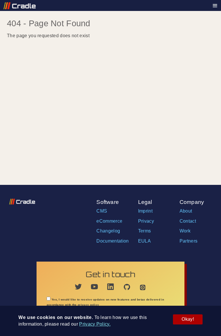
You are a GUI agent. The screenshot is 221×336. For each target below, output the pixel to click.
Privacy (146, 221)
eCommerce (109, 221)
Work (185, 230)
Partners (189, 241)
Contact (188, 221)
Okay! (188, 319)
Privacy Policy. (94, 324)
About (186, 211)
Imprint (145, 211)
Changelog (108, 230)
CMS (101, 211)
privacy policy (88, 304)
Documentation (112, 241)
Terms (144, 230)
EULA (144, 241)
